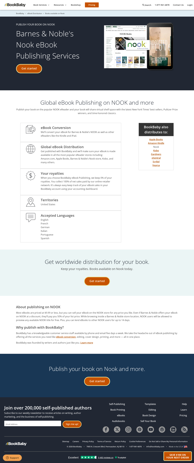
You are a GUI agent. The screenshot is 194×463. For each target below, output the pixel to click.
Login (190, 5)
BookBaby (20, 13)
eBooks (121, 415)
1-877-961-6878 (162, 5)
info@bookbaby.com (155, 446)
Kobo (156, 150)
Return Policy (120, 441)
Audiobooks (118, 421)
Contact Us (178, 5)
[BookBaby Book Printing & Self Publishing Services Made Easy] (16, 443)
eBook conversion (66, 336)
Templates (150, 404)
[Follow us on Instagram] (128, 429)
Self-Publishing (117, 404)
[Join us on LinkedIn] (173, 429)
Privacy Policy (88, 441)
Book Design (149, 415)
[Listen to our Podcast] (184, 429)
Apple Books (156, 139)
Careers (76, 441)
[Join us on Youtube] (151, 429)
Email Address (11, 424)
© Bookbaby (74, 446)
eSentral (156, 157)
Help (184, 404)
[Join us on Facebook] (106, 429)
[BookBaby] (16, 4)
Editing (152, 409)
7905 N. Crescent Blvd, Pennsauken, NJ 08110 (105, 446)
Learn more (86, 342)
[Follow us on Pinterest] (139, 429)
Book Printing (117, 409)
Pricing (183, 415)
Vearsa (156, 165)
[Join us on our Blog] (162, 429)
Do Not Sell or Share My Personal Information (168, 441)
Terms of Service (104, 441)
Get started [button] (29, 68)
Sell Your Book (148, 421)
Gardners (156, 154)
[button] (177, 456)
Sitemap (65, 441)
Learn (184, 409)
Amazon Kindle (156, 143)
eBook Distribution (34, 13)
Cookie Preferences (137, 441)
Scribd (156, 161)
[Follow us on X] (117, 429)
